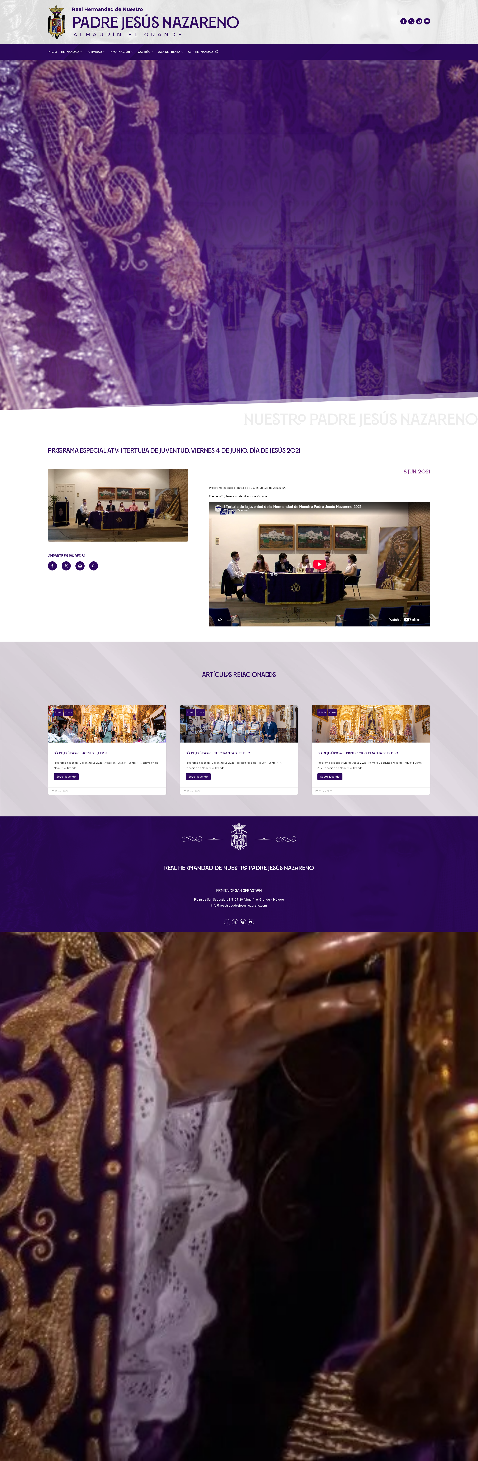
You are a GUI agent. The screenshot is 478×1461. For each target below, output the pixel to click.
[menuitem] (52, 565)
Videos (68, 712)
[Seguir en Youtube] (427, 21)
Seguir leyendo (66, 776)
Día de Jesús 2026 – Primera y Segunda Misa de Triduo (371, 750)
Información (120, 52)
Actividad (94, 52)
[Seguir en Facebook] (403, 21)
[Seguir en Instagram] (419, 21)
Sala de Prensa (169, 52)
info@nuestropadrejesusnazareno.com (239, 905)
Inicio (52, 52)
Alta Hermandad (200, 52)
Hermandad (70, 52)
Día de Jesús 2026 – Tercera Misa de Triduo (239, 750)
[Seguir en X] (411, 21)
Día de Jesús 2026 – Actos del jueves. (107, 750)
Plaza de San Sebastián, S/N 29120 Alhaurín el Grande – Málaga (239, 899)
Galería (144, 52)
